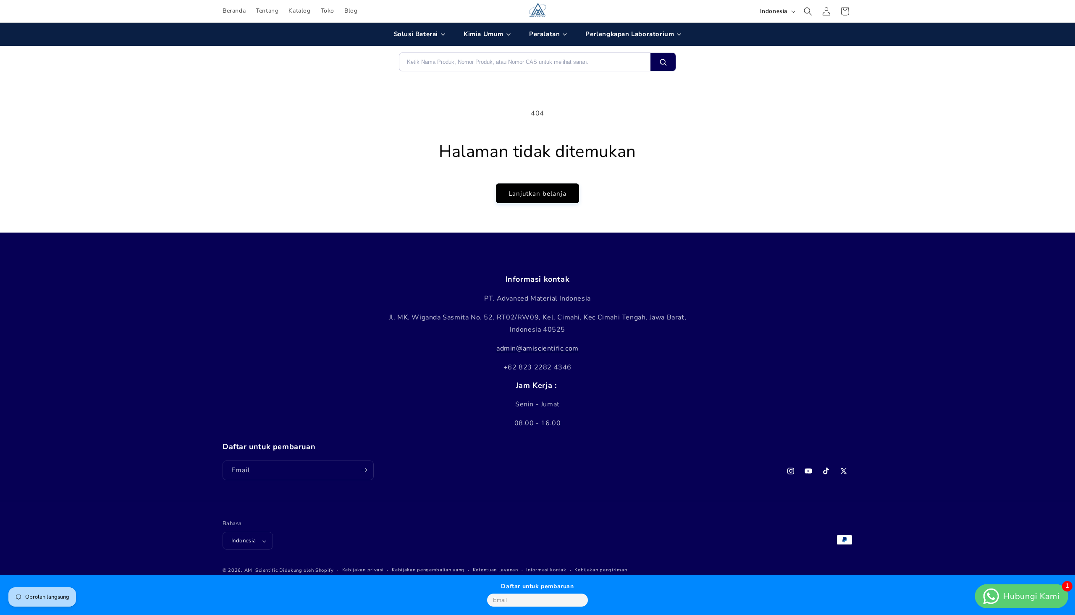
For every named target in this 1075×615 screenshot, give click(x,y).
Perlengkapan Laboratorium (629, 34)
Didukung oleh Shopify (306, 571)
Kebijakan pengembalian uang (428, 570)
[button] (808, 11)
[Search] (663, 62)
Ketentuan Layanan (495, 570)
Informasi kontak (546, 570)
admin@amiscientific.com (537, 348)
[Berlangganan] (364, 470)
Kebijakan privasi (363, 570)
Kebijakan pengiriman (600, 570)
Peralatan (544, 34)
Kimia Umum (483, 34)
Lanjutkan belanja (537, 193)
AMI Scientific (261, 571)
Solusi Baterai (416, 34)
